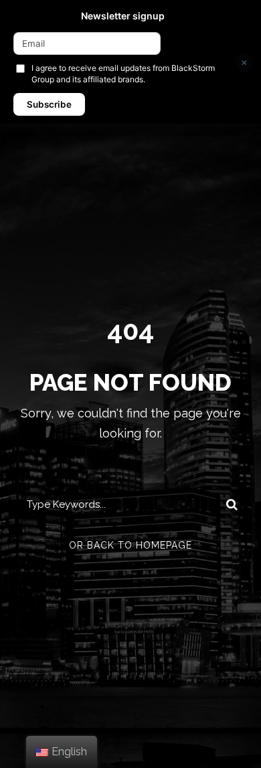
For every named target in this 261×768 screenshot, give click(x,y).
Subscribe (49, 104)
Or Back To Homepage (130, 545)
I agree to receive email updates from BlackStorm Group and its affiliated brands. (123, 73)
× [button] (244, 62)
